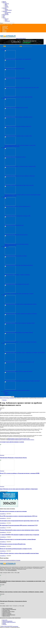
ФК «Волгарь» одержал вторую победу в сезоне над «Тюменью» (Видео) (20, 323)
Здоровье (7, 6)
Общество (4, 2)
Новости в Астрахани (6, 613)
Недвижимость (8, 12)
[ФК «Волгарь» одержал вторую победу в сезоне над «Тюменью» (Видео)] (10, 321)
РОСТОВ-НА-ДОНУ (10, 617)
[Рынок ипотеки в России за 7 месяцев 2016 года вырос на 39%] (10, 214)
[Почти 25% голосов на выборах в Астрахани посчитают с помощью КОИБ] (10, 165)
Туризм (6, 5)
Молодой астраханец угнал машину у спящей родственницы (17, 274)
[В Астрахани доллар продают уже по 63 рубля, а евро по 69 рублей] (10, 95)
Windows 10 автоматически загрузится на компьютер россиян (17, 78)
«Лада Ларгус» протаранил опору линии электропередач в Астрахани (19, 293)
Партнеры (4, 30)
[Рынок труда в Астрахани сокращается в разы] (10, 224)
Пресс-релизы (5, 28)
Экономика (4, 11)
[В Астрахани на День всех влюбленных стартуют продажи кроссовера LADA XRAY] (10, 379)
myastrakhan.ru (3, 513)
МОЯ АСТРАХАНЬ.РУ (6, 626)
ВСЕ (6, 146)
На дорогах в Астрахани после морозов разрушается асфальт (17, 390)
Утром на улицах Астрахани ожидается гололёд (14, 68)
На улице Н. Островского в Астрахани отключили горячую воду (18, 126)
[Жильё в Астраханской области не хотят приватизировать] (10, 243)
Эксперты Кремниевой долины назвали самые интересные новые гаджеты (19, 530)
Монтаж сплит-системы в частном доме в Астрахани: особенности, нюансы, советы (21, 591)
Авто (3, 16)
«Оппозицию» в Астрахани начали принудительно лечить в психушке (19, 185)
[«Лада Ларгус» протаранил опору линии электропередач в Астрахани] (10, 292)
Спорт (3, 15)
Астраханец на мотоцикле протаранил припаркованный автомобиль (19, 265)
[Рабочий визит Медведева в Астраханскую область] (10, 155)
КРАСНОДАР (3, 617)
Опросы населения (6, 612)
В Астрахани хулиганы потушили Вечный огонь (13, 544)
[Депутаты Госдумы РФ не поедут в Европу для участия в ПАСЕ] (10, 58)
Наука (6, 19)
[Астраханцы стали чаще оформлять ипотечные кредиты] (10, 233)
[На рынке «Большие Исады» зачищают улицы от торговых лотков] (10, 134)
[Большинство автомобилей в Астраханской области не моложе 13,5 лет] (10, 360)
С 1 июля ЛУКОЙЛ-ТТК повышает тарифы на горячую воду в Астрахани (19, 534)
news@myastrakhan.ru (12, 570)
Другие (3, 17)
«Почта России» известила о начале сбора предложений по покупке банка (19, 553)
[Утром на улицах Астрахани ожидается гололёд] (10, 67)
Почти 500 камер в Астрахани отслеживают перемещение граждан (18, 116)
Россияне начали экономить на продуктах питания (13, 511)
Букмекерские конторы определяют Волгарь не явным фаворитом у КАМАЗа (21, 304)
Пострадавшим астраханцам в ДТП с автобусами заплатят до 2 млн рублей (20, 145)
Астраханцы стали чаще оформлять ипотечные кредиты (16, 234)
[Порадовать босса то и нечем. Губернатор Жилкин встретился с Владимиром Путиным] (10, 193)
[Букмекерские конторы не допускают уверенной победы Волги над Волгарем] (10, 312)
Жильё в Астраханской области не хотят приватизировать (17, 244)
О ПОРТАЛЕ (5, 26)
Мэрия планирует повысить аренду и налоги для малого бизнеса (21, 439)
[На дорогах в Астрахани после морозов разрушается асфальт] (10, 389)
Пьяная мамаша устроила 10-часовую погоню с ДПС (19, 438)
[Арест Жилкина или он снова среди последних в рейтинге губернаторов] (10, 174)
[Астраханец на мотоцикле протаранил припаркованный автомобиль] (10, 264)
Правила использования (7, 621)
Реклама (6, 13)
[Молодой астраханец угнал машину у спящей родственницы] (10, 273)
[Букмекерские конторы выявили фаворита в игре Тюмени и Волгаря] (10, 331)
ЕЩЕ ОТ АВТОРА (20, 441)
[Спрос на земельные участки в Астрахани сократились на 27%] (10, 205)
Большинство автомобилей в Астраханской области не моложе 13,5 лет (19, 361)
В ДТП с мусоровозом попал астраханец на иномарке (16, 255)
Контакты (4, 31)
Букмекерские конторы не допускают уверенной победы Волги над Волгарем (21, 313)
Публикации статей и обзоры (8, 611)
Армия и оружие (8, 10)
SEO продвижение (14, 626)
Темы (3, 29)
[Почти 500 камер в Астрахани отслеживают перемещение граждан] (10, 115)
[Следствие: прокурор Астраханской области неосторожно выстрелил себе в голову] (10, 86)
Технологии (7, 20)
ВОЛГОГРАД (18, 617)
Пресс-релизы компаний (7, 608)
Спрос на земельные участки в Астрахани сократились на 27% (17, 206)
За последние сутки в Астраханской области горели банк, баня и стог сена (19, 520)
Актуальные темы (6, 610)
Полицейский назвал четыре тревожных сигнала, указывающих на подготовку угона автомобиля (25, 352)
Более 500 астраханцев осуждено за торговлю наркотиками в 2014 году (18, 516)
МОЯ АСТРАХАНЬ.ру (4, 397)
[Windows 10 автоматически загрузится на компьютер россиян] (10, 76)
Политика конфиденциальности (9, 622)
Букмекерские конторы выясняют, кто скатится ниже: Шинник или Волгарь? (20, 341)
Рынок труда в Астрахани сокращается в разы (14, 225)
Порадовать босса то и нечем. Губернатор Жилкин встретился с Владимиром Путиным (23, 194)
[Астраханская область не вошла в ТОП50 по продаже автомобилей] (10, 370)
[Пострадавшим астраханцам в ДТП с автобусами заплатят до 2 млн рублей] (10, 144)
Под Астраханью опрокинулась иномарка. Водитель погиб (17, 284)
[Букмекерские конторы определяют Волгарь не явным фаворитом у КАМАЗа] (10, 303)
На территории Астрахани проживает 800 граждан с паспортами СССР (18, 525)
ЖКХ (6, 4)
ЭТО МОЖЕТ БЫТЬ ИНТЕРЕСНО (8, 441)
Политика (4, 7)
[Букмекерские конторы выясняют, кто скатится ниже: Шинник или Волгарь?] (10, 340)
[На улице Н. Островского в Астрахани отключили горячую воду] (10, 125)
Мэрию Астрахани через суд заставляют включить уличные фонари (18, 539)
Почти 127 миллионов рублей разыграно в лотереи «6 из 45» (16, 548)
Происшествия (5, 14)
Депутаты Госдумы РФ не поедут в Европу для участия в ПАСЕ (18, 59)
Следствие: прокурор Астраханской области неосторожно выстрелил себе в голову (22, 87)
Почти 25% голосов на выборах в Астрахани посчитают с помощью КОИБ (20, 166)
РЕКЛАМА (4, 27)
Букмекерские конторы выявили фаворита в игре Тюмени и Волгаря (19, 332)
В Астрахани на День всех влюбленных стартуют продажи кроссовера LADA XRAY (22, 380)
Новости (4, 1)
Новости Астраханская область (8, 614)
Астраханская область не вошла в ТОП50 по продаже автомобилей (18, 371)
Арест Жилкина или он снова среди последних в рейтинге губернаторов (20, 175)
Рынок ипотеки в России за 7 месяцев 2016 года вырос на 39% (17, 215)
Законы (6, 9)
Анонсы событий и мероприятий (9, 609)
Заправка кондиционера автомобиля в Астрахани (10, 560)
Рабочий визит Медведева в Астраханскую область (15, 156)
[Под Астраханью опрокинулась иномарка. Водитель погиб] (10, 283)
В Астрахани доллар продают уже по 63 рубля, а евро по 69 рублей (18, 96)
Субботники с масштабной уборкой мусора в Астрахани (16, 107)
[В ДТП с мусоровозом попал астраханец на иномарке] (10, 254)
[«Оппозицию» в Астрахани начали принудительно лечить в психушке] (10, 184)
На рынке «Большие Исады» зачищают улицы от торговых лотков (18, 135)
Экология (7, 3)
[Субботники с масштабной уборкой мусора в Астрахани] (10, 106)
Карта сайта (4, 619)
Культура (6, 18)
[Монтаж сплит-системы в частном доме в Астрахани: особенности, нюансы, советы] (3, 589)
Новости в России (6, 615)
